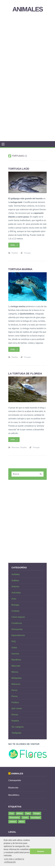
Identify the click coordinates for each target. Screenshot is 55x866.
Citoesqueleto (14, 780)
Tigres (28, 813)
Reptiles (15, 253)
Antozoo (15, 586)
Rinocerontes (14, 817)
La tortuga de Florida (25, 373)
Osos (12, 813)
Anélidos (16, 574)
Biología (15, 605)
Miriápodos (17, 678)
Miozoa (15, 672)
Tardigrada (16, 733)
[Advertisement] (27, 46)
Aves (14, 599)
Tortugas (27, 253)
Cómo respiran (18, 617)
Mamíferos (16, 660)
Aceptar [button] (40, 851)
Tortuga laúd (18, 168)
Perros (15, 696)
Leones (25, 817)
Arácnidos (16, 593)
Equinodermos (18, 635)
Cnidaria (15, 611)
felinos (21, 822)
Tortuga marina (20, 269)
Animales (27, 9)
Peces (14, 690)
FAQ (14, 641)
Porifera (15, 702)
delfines (20, 813)
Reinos (15, 715)
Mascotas (15, 447)
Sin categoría (18, 727)
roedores (13, 822)
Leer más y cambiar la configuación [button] (14, 860)
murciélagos (35, 817)
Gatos (14, 647)
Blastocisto (13, 788)
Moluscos (16, 684)
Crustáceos (17, 623)
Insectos (15, 654)
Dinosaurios (17, 629)
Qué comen (17, 708)
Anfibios (15, 580)
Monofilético (13, 795)
